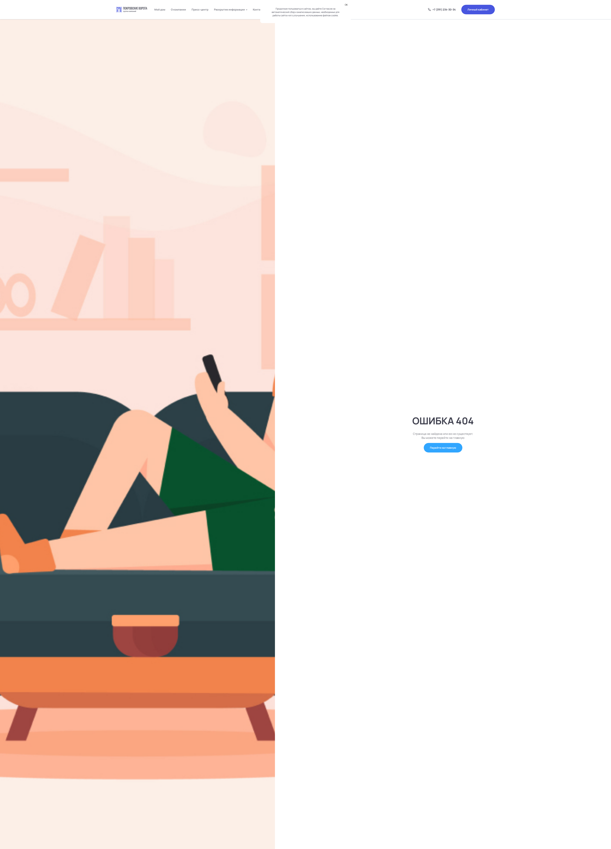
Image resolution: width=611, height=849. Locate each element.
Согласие (327, 8)
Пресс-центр (200, 9)
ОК (346, 4)
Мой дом (159, 9)
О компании (178, 9)
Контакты (259, 9)
